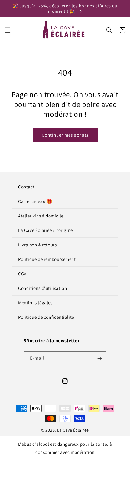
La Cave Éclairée (73, 430)
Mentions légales (35, 302)
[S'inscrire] (99, 358)
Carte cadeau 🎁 (35, 201)
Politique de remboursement (47, 259)
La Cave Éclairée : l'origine (45, 230)
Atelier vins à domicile (40, 216)
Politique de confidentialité (46, 317)
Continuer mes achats (65, 135)
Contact (26, 187)
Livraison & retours (37, 245)
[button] (7, 30)
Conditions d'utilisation (42, 288)
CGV (22, 274)
